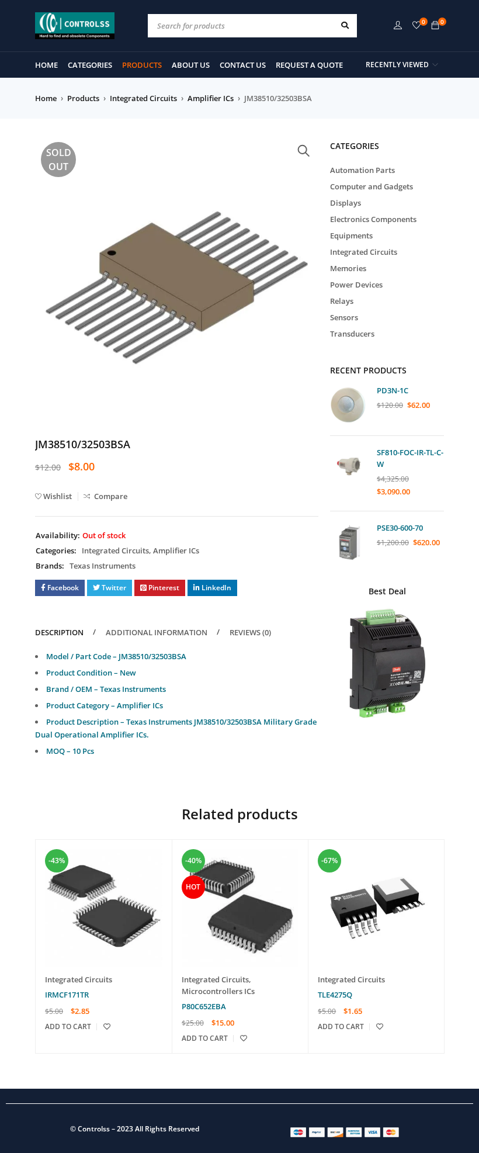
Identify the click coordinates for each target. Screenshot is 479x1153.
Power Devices (356, 284)
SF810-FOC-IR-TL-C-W (410, 458)
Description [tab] (59, 632)
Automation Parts (362, 170)
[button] (304, 151)
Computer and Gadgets (371, 186)
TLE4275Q (335, 994)
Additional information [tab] (156, 632)
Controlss (94, 1129)
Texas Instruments (103, 565)
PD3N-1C (392, 390)
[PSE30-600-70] (349, 542)
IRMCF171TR (67, 994)
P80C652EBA (204, 1006)
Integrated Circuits (143, 98)
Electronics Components (373, 219)
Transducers (352, 333)
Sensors (344, 317)
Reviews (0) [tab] (250, 632)
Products (83, 98)
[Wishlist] (416, 25)
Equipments (351, 235)
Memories (348, 268)
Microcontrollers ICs (218, 991)
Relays (341, 301)
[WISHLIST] (107, 1027)
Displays (345, 203)
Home (46, 98)
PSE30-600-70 (400, 527)
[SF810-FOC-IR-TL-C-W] (349, 467)
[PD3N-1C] (349, 405)
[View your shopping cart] (435, 25)
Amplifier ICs (211, 98)
